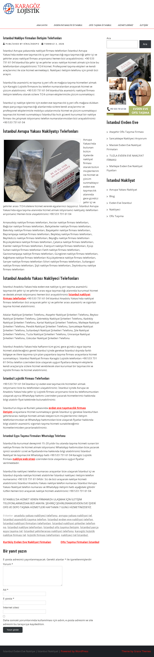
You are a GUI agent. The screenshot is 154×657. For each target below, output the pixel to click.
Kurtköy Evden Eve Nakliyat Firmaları (27, 542)
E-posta (8, 598)
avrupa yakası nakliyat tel (75, 515)
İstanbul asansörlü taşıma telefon (24, 519)
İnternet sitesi (11, 607)
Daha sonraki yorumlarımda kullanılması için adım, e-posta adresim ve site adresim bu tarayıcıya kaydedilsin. (48, 622)
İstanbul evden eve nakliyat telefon (70, 519)
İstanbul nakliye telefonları (25, 527)
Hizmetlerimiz (126, 25)
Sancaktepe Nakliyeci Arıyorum (128, 138)
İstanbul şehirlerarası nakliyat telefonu (49, 531)
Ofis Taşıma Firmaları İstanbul (80, 542)
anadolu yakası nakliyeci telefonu (35, 515)
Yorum (8, 564)
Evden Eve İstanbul (120, 203)
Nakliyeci (114, 209)
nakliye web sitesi (24, 459)
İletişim (144, 25)
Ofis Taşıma (116, 216)
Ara (109, 38)
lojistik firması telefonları (43, 535)
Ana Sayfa (42, 25)
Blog (112, 196)
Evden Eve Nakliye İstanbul (68, 25)
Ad (5, 589)
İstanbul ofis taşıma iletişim (61, 527)
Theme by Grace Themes (136, 651)
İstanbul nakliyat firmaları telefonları (27, 523)
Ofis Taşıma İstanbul (100, 25)
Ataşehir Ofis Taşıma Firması (126, 132)
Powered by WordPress (74, 651)
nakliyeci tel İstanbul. (74, 535)
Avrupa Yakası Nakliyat (123, 189)
